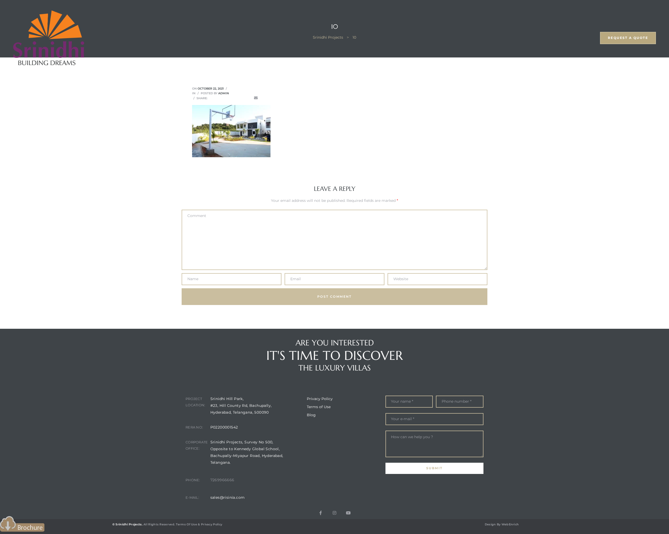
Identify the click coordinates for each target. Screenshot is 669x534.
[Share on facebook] (212, 98)
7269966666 (222, 480)
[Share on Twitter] (219, 98)
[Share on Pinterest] (248, 98)
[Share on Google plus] (241, 98)
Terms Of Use (186, 524)
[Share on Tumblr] (233, 98)
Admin (223, 93)
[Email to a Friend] (256, 98)
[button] (628, 38)
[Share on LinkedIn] (226, 98)
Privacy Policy (211, 524)
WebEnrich (510, 524)
